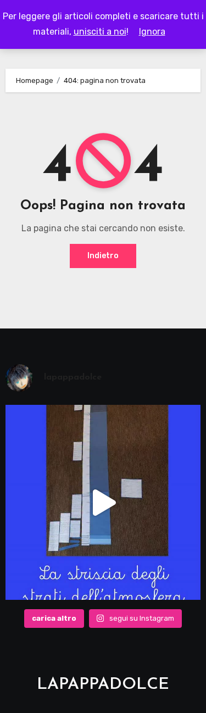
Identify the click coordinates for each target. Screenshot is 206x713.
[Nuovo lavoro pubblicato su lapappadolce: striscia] (103, 502)
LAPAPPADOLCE (103, 684)
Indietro (103, 255)
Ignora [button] (152, 31)
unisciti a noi (100, 31)
